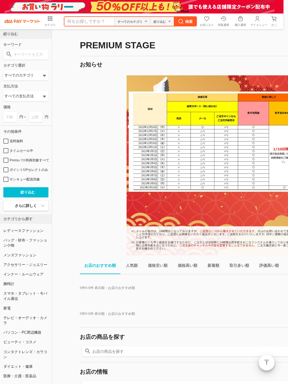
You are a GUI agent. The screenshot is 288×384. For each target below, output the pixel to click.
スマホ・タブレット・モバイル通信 (25, 296)
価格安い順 (158, 265)
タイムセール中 (21, 151)
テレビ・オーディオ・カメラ (25, 320)
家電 (7, 308)
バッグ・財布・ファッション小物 (25, 242)
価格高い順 (187, 265)
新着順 (213, 265)
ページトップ (266, 363)
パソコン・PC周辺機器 (22, 332)
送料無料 (16, 141)
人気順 (132, 265)
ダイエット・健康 (18, 366)
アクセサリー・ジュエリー (25, 265)
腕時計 (8, 284)
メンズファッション (19, 255)
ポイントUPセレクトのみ (29, 170)
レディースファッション (23, 231)
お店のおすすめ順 (100, 265)
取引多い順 (239, 265)
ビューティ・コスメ (19, 342)
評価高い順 (269, 265)
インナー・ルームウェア (23, 274)
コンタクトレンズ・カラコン (25, 354)
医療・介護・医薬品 (19, 376)
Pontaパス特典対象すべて (29, 160)
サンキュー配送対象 (25, 179)
